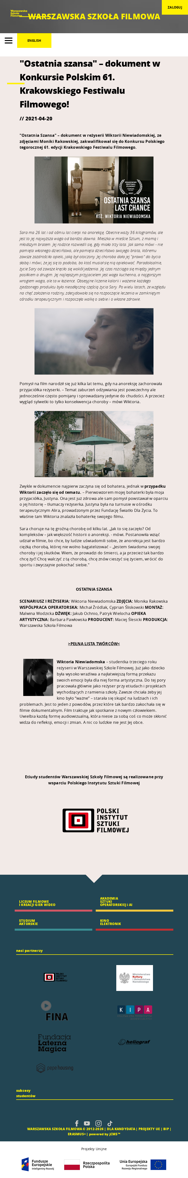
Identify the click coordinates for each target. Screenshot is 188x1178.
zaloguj (175, 7)
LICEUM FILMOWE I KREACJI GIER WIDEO (37, 903)
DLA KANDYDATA (121, 1128)
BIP (166, 1128)
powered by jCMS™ (104, 1134)
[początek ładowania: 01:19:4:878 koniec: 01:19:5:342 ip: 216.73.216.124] (76, 1123)
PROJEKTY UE (149, 1128)
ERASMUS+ (77, 1134)
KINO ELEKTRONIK (110, 922)
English (34, 40)
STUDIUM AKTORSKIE (28, 922)
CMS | (21, 1128)
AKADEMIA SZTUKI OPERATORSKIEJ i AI (116, 901)
